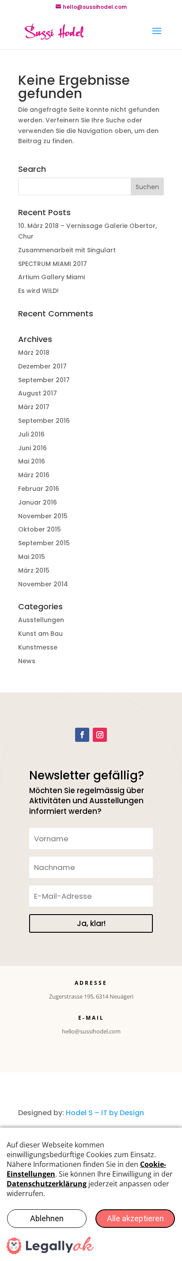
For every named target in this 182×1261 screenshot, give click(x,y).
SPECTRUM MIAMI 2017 (52, 263)
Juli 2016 (31, 434)
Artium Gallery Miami (51, 277)
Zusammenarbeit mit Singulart (67, 250)
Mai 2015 (31, 556)
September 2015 (44, 543)
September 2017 (44, 380)
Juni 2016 (32, 448)
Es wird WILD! (38, 290)
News (26, 661)
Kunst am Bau (40, 633)
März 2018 (33, 352)
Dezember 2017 (42, 366)
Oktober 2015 (39, 529)
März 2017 (33, 407)
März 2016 (33, 475)
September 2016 (44, 420)
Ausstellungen (41, 619)
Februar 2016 (38, 488)
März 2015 (33, 570)
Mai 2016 (31, 461)
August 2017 (37, 393)
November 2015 (43, 516)
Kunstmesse (37, 647)
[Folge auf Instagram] (100, 735)
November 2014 (43, 584)
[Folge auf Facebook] (82, 735)
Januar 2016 (37, 502)
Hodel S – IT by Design (105, 1113)
